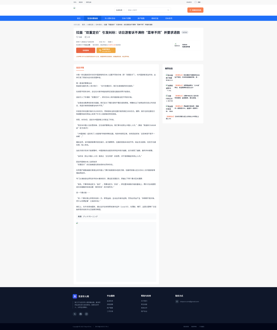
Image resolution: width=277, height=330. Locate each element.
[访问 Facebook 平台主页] (81, 314)
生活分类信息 (92, 18)
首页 (79, 18)
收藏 (80, 37)
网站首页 (189, 2)
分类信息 (90, 24)
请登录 (81, 2)
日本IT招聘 (126, 18)
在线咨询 (86, 50)
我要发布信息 (196, 10)
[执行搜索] (168, 10)
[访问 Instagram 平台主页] (86, 314)
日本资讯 (168, 18)
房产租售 (141, 18)
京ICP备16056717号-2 (101, 326)
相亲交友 (154, 18)
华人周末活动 (110, 18)
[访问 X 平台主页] (75, 314)
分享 (88, 37)
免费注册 (88, 2)
